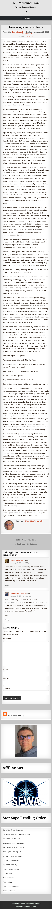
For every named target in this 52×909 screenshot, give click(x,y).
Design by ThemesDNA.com (26, 906)
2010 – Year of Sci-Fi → (26, 540)
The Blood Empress (11, 886)
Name (6, 669)
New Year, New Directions (26, 27)
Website (6, 688)
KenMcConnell (17, 32)
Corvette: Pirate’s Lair (12, 839)
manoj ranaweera (18, 593)
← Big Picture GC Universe (26, 544)
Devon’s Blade (8, 878)
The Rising (7, 882)
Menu (27, 18)
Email (6, 679)
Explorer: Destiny (10, 865)
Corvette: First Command (13, 830)
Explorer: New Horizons (12, 856)
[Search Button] (26, 11)
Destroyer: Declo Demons (13, 843)
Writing (30, 36)
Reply (7, 585)
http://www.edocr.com (14, 602)
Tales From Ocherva (11, 869)
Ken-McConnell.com (26, 3)
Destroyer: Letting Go (12, 852)
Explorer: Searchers (11, 860)
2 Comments (27, 34)
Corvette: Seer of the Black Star (16, 834)
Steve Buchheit (17, 560)
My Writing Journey (16, 715)
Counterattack (9, 891)
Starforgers (7, 873)
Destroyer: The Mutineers (13, 847)
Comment (7, 638)
